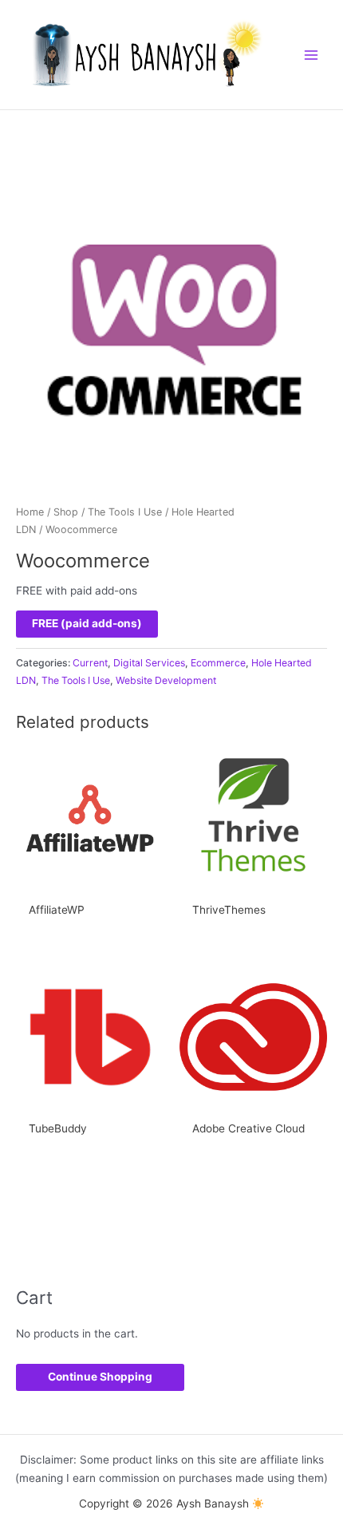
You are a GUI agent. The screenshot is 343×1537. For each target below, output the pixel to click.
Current (90, 663)
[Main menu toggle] (311, 54)
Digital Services (149, 663)
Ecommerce (218, 663)
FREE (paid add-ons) (87, 623)
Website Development (166, 680)
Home (30, 512)
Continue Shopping (100, 1376)
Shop (65, 512)
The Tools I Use (125, 512)
